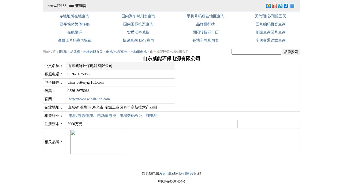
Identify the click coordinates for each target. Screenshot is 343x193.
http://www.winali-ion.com (89, 99)
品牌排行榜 (205, 24)
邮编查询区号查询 (271, 32)
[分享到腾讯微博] (280, 5)
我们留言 (185, 174)
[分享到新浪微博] (274, 5)
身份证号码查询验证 (75, 40)
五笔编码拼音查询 (271, 24)
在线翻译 (74, 32)
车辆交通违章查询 (271, 40)
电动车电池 (139, 52)
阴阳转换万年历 (205, 32)
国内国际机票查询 (138, 24)
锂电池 (151, 116)
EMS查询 (146, 40)
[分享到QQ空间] (268, 5)
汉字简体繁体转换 (75, 24)
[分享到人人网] (286, 5)
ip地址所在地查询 (74, 16)
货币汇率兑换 (138, 32)
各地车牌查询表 (205, 40)
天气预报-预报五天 (270, 16)
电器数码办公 (93, 52)
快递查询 (130, 40)
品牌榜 (75, 52)
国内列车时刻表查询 (138, 16)
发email (165, 174)
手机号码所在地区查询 (205, 16)
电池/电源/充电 (116, 52)
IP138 (63, 52)
